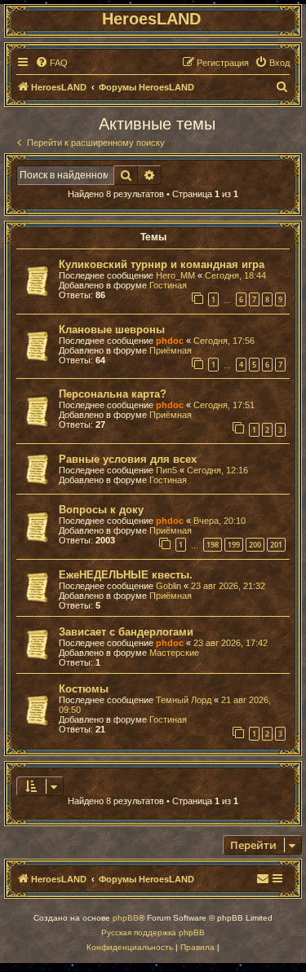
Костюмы (84, 689)
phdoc (170, 340)
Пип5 (166, 470)
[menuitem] (51, 63)
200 (255, 544)
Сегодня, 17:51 (224, 405)
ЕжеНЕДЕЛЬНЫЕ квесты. (126, 575)
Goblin (168, 586)
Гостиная (168, 285)
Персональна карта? (112, 394)
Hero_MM (175, 275)
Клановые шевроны (112, 329)
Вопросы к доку (101, 510)
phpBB (126, 917)
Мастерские (174, 653)
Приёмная (170, 350)
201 (276, 544)
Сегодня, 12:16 (217, 470)
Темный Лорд (183, 700)
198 (212, 544)
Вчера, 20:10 (219, 521)
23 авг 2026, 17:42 (230, 643)
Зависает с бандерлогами (126, 632)
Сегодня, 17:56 (224, 340)
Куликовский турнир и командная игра (161, 264)
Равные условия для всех (128, 459)
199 (234, 544)
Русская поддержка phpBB (153, 932)
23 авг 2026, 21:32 (228, 586)
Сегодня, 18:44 (235, 275)
